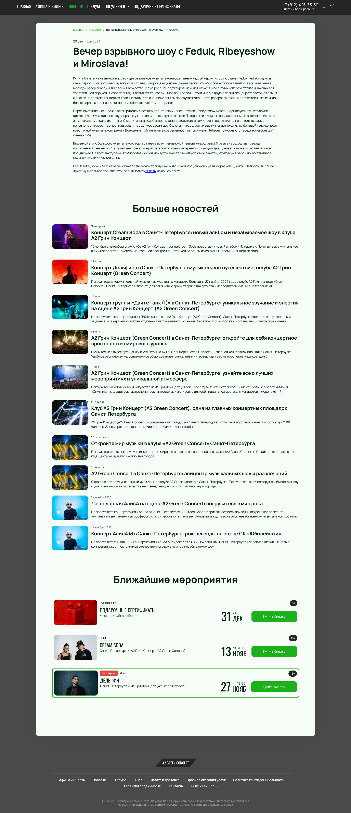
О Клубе (94, 6)
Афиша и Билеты (50, 6)
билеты (150, 171)
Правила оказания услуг (206, 780)
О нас (138, 780)
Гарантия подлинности (142, 786)
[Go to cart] (332, 6)
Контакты (176, 786)
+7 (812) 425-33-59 (300, 4)
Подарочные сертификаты (157, 6)
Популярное (115, 6)
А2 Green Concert (175, 762)
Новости (76, 6)
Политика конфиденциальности (259, 780)
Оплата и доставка (164, 780)
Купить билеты (274, 616)
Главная (24, 6)
